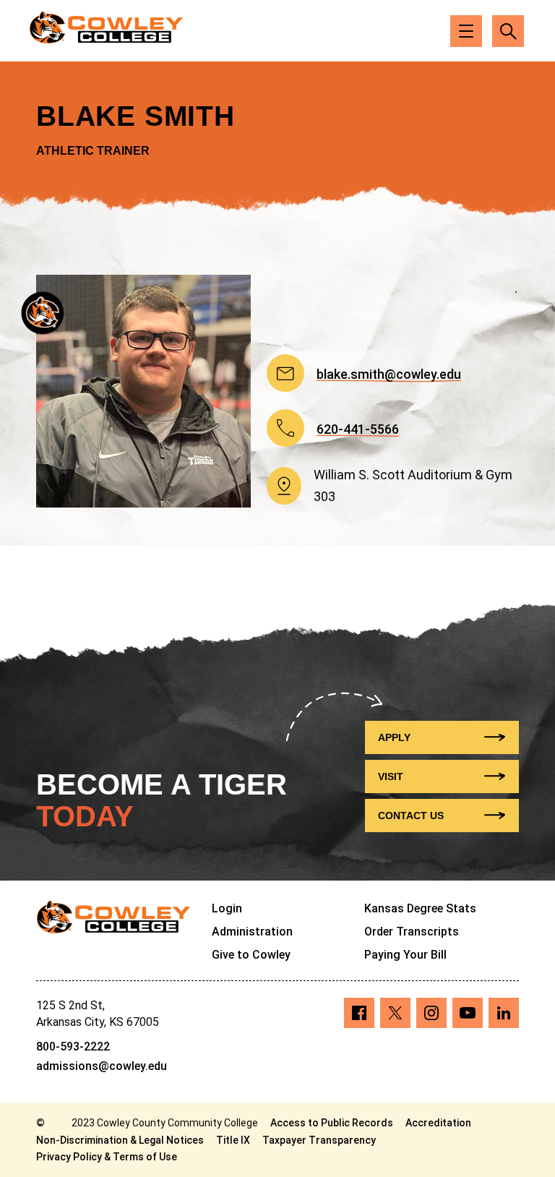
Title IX (233, 1140)
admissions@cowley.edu (101, 1066)
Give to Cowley (251, 955)
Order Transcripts (411, 931)
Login (227, 908)
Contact (411, 815)
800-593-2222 (73, 1046)
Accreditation (438, 1123)
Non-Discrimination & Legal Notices (120, 1140)
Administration (252, 931)
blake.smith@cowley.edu (389, 375)
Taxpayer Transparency (319, 1140)
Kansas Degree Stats (420, 908)
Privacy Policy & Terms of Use (106, 1157)
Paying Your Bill (405, 955)
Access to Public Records (331, 1123)
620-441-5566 (358, 430)
